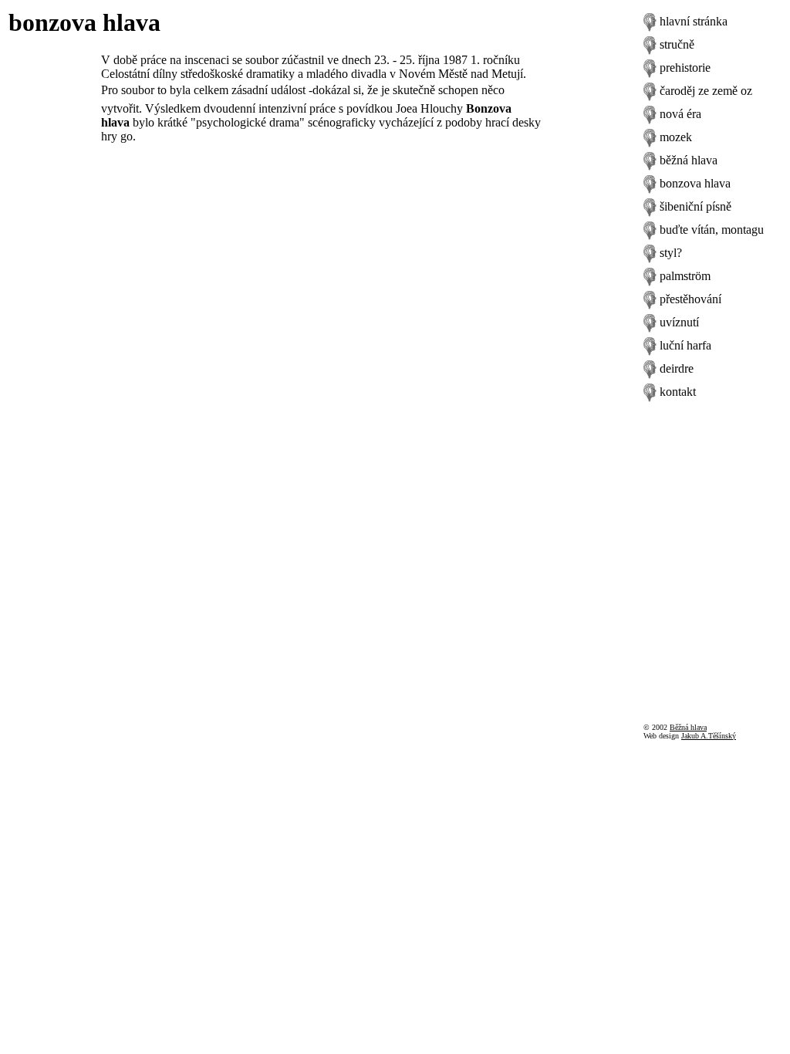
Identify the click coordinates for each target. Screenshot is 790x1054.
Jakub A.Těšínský (708, 735)
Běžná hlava (688, 727)
